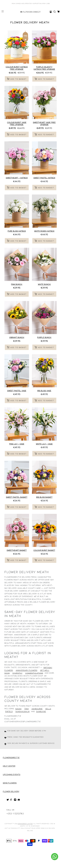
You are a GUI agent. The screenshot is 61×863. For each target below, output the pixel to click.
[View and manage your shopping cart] (58, 12)
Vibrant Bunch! (16, 337)
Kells (48, 708)
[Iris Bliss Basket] (44, 477)
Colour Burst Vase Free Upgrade (16, 123)
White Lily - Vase (44, 444)
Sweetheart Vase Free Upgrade (44, 123)
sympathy (17, 673)
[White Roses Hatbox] (44, 211)
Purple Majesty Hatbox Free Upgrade (44, 68)
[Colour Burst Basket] (44, 530)
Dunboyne (41, 711)
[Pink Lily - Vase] (16, 424)
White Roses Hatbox (44, 231)
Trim (26, 708)
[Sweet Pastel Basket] (16, 477)
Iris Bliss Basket (44, 497)
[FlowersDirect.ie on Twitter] (8, 800)
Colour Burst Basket (44, 550)
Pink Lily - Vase (16, 444)
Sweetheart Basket (17, 550)
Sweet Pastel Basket (16, 497)
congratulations (34, 673)
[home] (54, 12)
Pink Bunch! (16, 284)
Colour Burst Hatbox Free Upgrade (17, 68)
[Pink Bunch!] (16, 264)
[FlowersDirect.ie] (30, 11)
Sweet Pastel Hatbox (44, 178)
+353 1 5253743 (15, 813)
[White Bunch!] (44, 264)
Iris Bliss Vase (44, 390)
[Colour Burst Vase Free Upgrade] (16, 102)
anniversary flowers (26, 670)
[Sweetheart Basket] (16, 530)
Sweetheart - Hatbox (17, 178)
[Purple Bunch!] (44, 317)
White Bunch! (44, 284)
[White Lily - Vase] (44, 424)
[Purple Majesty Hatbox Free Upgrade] (44, 47)
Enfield (9, 711)
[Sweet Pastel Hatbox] (44, 158)
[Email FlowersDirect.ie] (19, 800)
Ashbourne (37, 708)
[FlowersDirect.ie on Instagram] (15, 800)
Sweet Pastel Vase (16, 390)
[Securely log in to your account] (51, 12)
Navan (18, 708)
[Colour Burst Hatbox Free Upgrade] (16, 47)
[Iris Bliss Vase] (44, 370)
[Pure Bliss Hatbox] (16, 211)
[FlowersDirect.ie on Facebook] (11, 800)
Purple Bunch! (44, 337)
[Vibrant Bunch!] (16, 317)
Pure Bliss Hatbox (17, 231)
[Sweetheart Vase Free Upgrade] (44, 102)
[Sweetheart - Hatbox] (16, 158)
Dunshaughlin (22, 711)
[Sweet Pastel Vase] (16, 370)
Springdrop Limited (25, 823)
